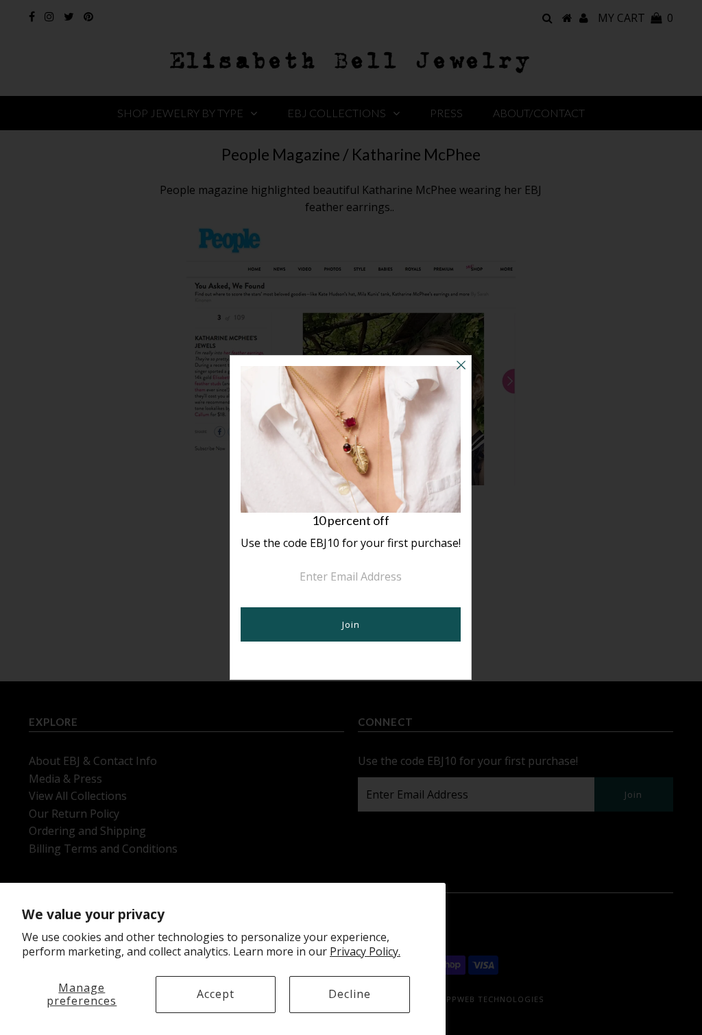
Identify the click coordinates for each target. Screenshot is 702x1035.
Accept (215, 993)
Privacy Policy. (365, 951)
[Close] (460, 366)
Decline (349, 993)
